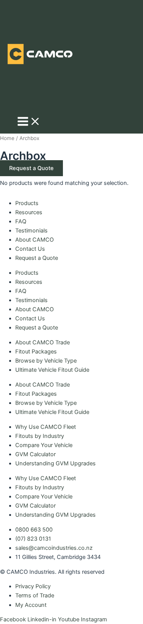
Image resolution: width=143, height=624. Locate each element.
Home (7, 138)
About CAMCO (34, 239)
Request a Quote (36, 258)
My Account (31, 605)
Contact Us (30, 248)
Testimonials (31, 230)
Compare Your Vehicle (43, 445)
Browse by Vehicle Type (46, 360)
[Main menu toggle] (29, 122)
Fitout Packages (36, 351)
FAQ (20, 221)
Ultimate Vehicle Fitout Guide (52, 369)
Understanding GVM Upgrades (55, 463)
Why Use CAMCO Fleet (45, 426)
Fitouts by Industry (39, 436)
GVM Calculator (35, 454)
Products (27, 203)
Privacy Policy (33, 586)
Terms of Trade (34, 595)
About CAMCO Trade (42, 342)
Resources (28, 212)
